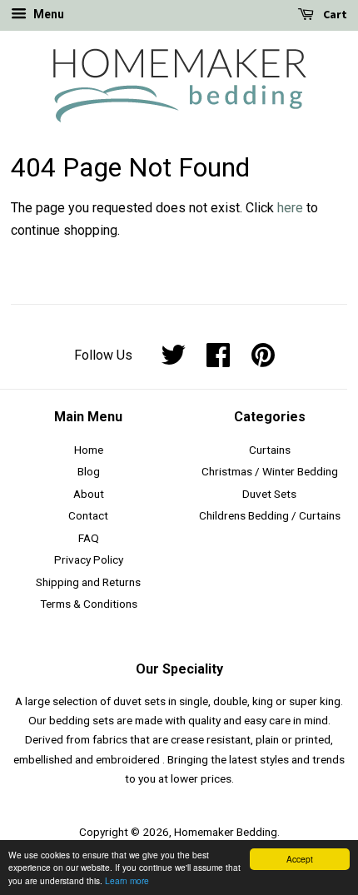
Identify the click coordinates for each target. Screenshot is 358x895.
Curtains (270, 449)
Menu (47, 14)
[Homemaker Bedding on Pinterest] (263, 360)
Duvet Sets (269, 493)
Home (88, 449)
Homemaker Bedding (225, 831)
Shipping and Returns (88, 582)
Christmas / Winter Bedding (269, 471)
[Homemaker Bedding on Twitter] (173, 360)
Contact (88, 515)
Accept (299, 859)
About (88, 493)
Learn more (127, 880)
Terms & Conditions (88, 603)
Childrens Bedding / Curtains (270, 515)
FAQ (88, 537)
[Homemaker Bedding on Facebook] (218, 360)
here (290, 208)
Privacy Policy (88, 559)
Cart (334, 14)
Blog (88, 471)
